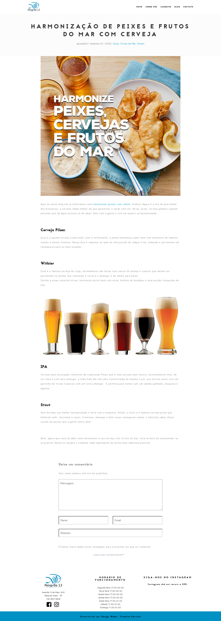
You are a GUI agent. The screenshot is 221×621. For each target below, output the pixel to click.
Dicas (116, 43)
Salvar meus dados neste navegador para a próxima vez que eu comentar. (106, 546)
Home (139, 7)
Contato (188, 7)
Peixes (140, 43)
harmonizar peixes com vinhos (112, 204)
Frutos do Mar (128, 43)
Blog (177, 7)
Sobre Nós (151, 7)
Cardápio (166, 7)
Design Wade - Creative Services (121, 616)
